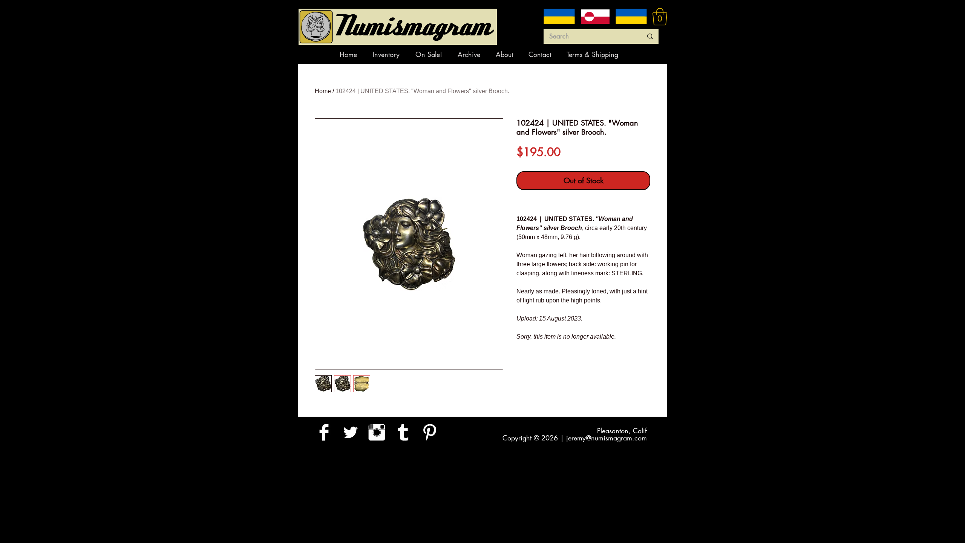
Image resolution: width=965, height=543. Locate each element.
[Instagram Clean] (376, 432)
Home (323, 91)
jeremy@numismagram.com (606, 437)
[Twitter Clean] (350, 432)
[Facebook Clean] (324, 432)
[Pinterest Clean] (429, 432)
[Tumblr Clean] (403, 432)
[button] (660, 16)
